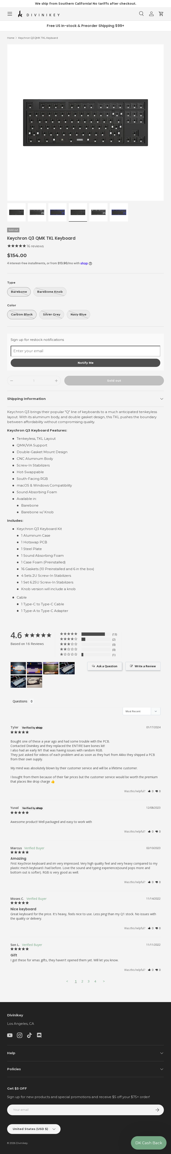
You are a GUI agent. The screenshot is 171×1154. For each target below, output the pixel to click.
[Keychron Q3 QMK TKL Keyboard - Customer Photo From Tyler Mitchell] (50, 668)
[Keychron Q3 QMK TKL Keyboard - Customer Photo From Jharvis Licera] (34, 668)
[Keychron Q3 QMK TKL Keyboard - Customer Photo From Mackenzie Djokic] (18, 668)
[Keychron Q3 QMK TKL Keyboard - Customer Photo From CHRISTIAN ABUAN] (34, 681)
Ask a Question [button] (107, 666)
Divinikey (22, 1143)
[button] (161, 14)
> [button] (104, 981)
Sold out (114, 380)
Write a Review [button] (145, 666)
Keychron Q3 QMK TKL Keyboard (38, 37)
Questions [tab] (20, 701)
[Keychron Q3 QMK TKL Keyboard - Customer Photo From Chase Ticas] (67, 668)
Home (10, 37)
